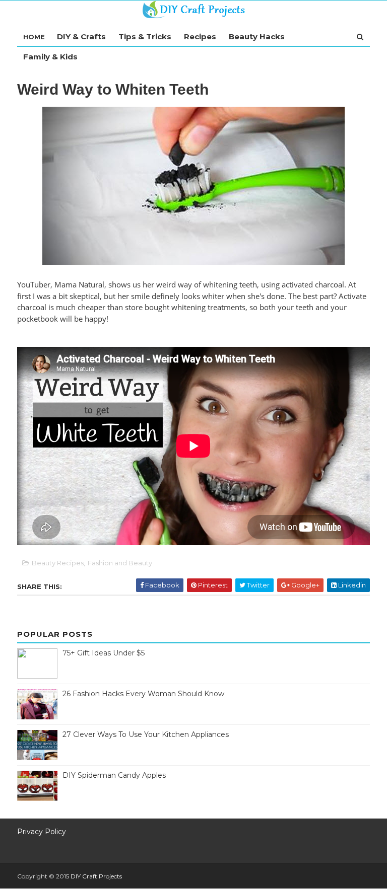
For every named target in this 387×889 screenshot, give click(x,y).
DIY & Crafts (81, 36)
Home (34, 37)
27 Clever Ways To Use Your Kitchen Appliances (145, 734)
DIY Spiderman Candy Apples (114, 775)
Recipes (200, 36)
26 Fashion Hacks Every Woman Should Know (143, 693)
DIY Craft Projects (96, 876)
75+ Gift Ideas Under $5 (103, 652)
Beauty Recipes (58, 563)
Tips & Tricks (144, 36)
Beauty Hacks (257, 36)
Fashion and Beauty (120, 563)
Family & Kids (50, 56)
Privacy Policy (41, 831)
